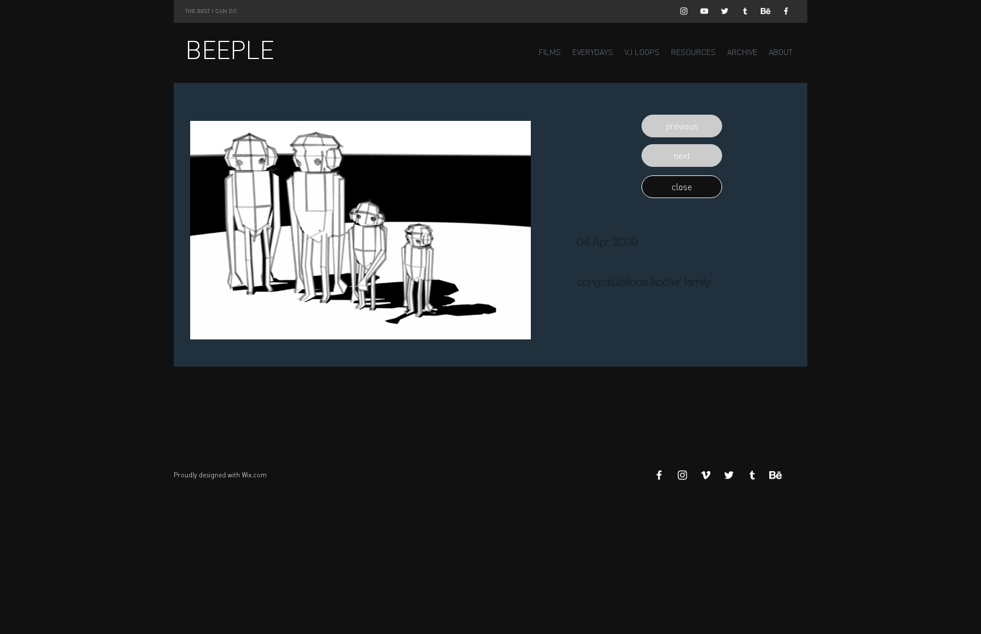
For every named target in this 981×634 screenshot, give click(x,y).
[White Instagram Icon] (684, 11)
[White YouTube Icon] (704, 11)
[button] (682, 126)
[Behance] (765, 11)
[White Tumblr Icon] (745, 11)
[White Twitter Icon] (725, 11)
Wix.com (254, 475)
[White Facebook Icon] (786, 11)
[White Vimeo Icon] (705, 475)
